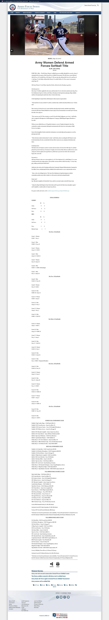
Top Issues (12, 602)
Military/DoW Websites (14, 607)
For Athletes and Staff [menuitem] (65, 12)
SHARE (51, 566)
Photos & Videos (13, 606)
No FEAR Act (25, 610)
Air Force (36, 585)
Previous (13, 35)
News (10, 604)
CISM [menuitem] (55, 12)
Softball (72, 585)
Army (49, 585)
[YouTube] (61, 597)
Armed (43, 585)
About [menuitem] (48, 12)
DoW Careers (37, 602)
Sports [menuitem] (18, 12)
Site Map (36, 607)
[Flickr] (68, 597)
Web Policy (37, 606)
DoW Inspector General (25, 601)
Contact (11, 609)
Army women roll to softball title (41, 581)
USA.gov (24, 609)
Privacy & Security (38, 604)
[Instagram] (64, 597)
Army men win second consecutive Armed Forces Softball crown (50, 573)
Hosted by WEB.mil (44, 615)
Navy (66, 585)
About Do (11, 601)
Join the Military (38, 601)
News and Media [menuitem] (27, 12)
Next (96, 35)
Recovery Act (25, 606)
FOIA (23, 607)
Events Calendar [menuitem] (40, 12)
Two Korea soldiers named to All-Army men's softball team (49, 576)
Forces (54, 585)
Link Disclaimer (25, 604)
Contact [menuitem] (78, 12)
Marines (61, 585)
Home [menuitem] (11, 12)
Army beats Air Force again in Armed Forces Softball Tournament (51, 579)
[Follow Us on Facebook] (57, 597)
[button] (35, 1)
